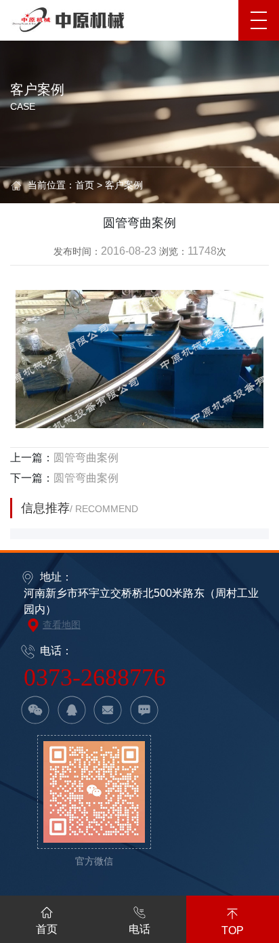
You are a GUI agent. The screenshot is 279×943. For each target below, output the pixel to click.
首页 (84, 185)
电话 (139, 929)
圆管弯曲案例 (86, 457)
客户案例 (124, 185)
